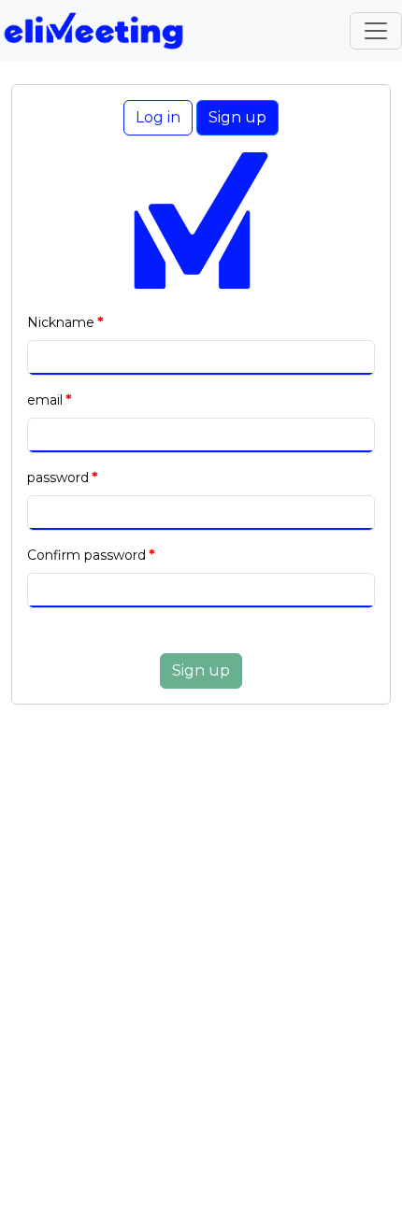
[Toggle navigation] (376, 31)
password (58, 477)
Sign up (237, 117)
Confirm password (86, 555)
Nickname (60, 322)
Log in (158, 117)
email (45, 400)
